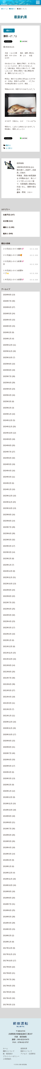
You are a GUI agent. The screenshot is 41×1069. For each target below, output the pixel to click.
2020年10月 (7, 734)
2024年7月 (7, 452)
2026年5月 (7, 313)
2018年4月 (7, 923)
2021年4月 (7, 697)
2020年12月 (7, 722)
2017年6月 (7, 986)
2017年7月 (7, 979)
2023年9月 (7, 515)
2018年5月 (7, 917)
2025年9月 (7, 364)
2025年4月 (7, 395)
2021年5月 (7, 690)
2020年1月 (7, 791)
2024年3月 (7, 477)
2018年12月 (7, 873)
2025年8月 (7, 370)
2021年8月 (7, 672)
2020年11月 (7, 728)
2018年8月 (7, 898)
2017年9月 (7, 967)
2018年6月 (7, 910)
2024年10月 (7, 433)
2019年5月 (7, 841)
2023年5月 (7, 540)
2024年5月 (7, 464)
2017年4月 (7, 998)
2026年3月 (7, 326)
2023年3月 (7, 552)
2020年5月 (7, 766)
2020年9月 (7, 741)
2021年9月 (7, 665)
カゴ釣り (8, 148)
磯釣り (9, 30)
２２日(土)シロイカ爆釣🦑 (13, 249)
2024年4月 (7, 471)
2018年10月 (7, 885)
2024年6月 (7, 458)
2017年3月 (7, 1005)
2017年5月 (7, 992)
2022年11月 (7, 577)
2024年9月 (7, 439)
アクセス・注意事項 (28, 1054)
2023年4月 (7, 546)
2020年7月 (7, 753)
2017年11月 (7, 954)
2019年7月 (7, 829)
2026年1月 (7, 339)
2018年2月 (7, 935)
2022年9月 (7, 590)
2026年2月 (7, 332)
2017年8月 (7, 973)
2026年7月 (7, 301)
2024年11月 (7, 426)
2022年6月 (7, 609)
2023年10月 (7, 508)
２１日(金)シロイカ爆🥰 (12, 255)
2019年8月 (7, 822)
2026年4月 (7, 320)
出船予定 (6, 215)
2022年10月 (7, 584)
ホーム (5, 1048)
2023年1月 (7, 565)
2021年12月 (7, 646)
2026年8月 (7, 295)
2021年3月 (7, 703)
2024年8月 (7, 445)
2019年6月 (7, 835)
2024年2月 (7, 483)
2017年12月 (7, 948)
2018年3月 (7, 929)
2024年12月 (7, 420)
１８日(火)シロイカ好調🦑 (13, 279)
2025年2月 (7, 408)
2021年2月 (7, 709)
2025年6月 (7, 383)
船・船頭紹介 (8, 1054)
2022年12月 (7, 571)
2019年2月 (7, 860)
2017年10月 (7, 961)
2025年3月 (7, 401)
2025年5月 (7, 389)
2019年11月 (7, 803)
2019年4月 (7, 847)
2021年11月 (7, 653)
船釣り (5, 234)
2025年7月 (7, 376)
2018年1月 (7, 942)
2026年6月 (7, 307)
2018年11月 (7, 879)
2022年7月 (7, 602)
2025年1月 (7, 414)
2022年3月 (7, 628)
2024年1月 (7, 489)
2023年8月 (7, 521)
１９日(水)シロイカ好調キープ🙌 (13, 272)
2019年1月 (7, 866)
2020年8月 (7, 747)
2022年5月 (7, 615)
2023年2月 (7, 558)
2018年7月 (7, 904)
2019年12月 (7, 797)
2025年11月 (7, 351)
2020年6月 (7, 760)
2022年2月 (7, 634)
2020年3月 (7, 778)
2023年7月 (7, 527)
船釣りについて (26, 1051)
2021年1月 (7, 716)
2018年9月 (7, 891)
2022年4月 (7, 621)
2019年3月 (7, 854)
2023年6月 (7, 533)
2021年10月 (7, 659)
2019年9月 (7, 816)
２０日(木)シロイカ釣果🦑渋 (13, 262)
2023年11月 (7, 502)
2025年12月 (7, 345)
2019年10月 (7, 810)
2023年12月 (7, 496)
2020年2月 (7, 785)
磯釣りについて (8, 1051)
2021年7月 (7, 678)
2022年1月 (7, 640)
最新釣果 (24, 1048)
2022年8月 (7, 596)
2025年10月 (7, 357)
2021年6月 (7, 684)
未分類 (5, 221)
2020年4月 (7, 772)
